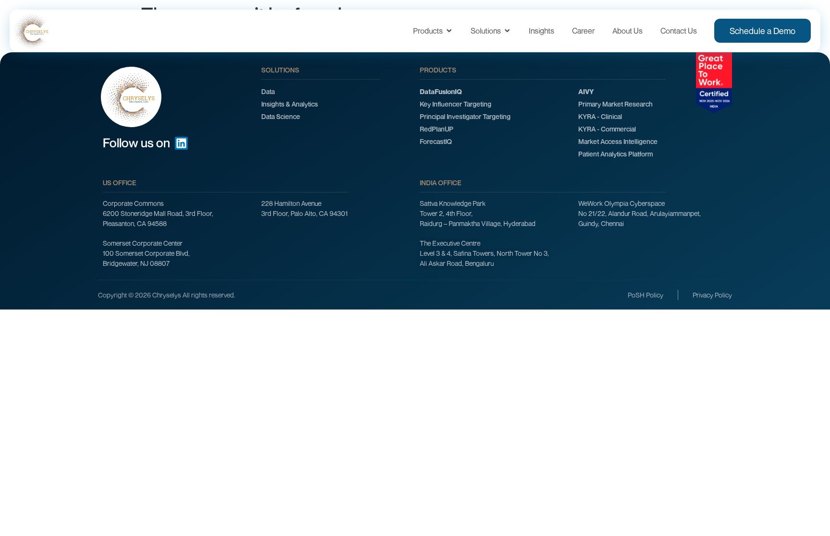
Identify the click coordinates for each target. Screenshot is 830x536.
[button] (771, 479)
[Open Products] (449, 30)
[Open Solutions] (507, 30)
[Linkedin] (181, 143)
